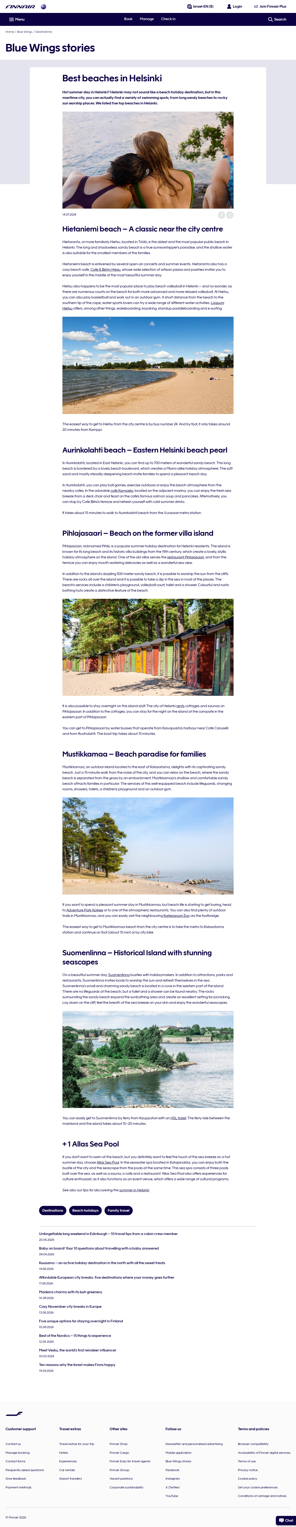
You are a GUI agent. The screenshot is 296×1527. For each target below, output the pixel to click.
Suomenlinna (119, 975)
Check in (168, 19)
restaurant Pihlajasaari (185, 557)
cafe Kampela (122, 491)
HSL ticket (178, 1118)
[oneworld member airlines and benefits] (43, 6)
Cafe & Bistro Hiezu (105, 270)
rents (180, 706)
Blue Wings (24, 31)
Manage (147, 19)
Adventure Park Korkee (84, 910)
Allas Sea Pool (108, 1162)
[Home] (20, 6)
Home (10, 31)
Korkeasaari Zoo (176, 916)
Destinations (43, 31)
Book (128, 19)
